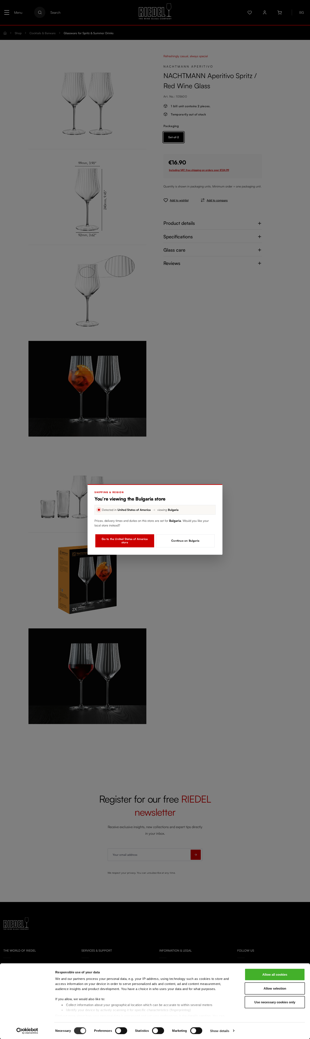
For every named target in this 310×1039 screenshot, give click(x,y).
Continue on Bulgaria (185, 540)
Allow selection (275, 988)
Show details (219, 1030)
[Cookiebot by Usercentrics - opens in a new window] (27, 1031)
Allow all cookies (274, 974)
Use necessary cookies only (274, 1002)
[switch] (121, 1030)
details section (199, 1015)
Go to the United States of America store (125, 540)
